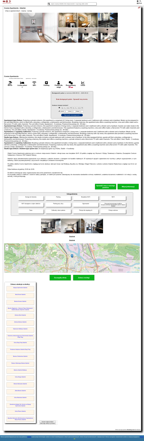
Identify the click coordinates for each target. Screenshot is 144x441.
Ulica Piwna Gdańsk (20, 411)
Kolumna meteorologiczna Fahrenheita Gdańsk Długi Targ (20, 336)
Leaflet (128, 272)
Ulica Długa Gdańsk (20, 377)
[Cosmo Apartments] (35, 28)
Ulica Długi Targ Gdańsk (20, 342)
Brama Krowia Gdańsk (20, 301)
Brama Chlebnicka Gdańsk (20, 356)
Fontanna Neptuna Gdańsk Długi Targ (20, 349)
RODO (141, 437)
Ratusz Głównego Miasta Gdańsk (20, 363)
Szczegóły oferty (60, 278)
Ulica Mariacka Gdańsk (20, 397)
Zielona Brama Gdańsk (20, 322)
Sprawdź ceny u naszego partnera (105, 186)
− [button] (7, 249)
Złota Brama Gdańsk (20, 390)
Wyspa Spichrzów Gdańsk (20, 287)
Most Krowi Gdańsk (20, 294)
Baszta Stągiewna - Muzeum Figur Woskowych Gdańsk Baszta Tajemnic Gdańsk (20, 309)
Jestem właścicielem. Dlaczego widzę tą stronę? (47, 422)
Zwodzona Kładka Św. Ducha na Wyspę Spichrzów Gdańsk (20, 405)
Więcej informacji (128, 186)
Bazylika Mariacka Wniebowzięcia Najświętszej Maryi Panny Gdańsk (20, 418)
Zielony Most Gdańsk (20, 315)
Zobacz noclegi (83, 278)
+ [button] (7, 246)
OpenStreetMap (135, 272)
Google (29, 437)
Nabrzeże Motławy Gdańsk (20, 329)
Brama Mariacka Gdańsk (20, 383)
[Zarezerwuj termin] (139, 7)
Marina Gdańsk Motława (20, 370)
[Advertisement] (72, 59)
